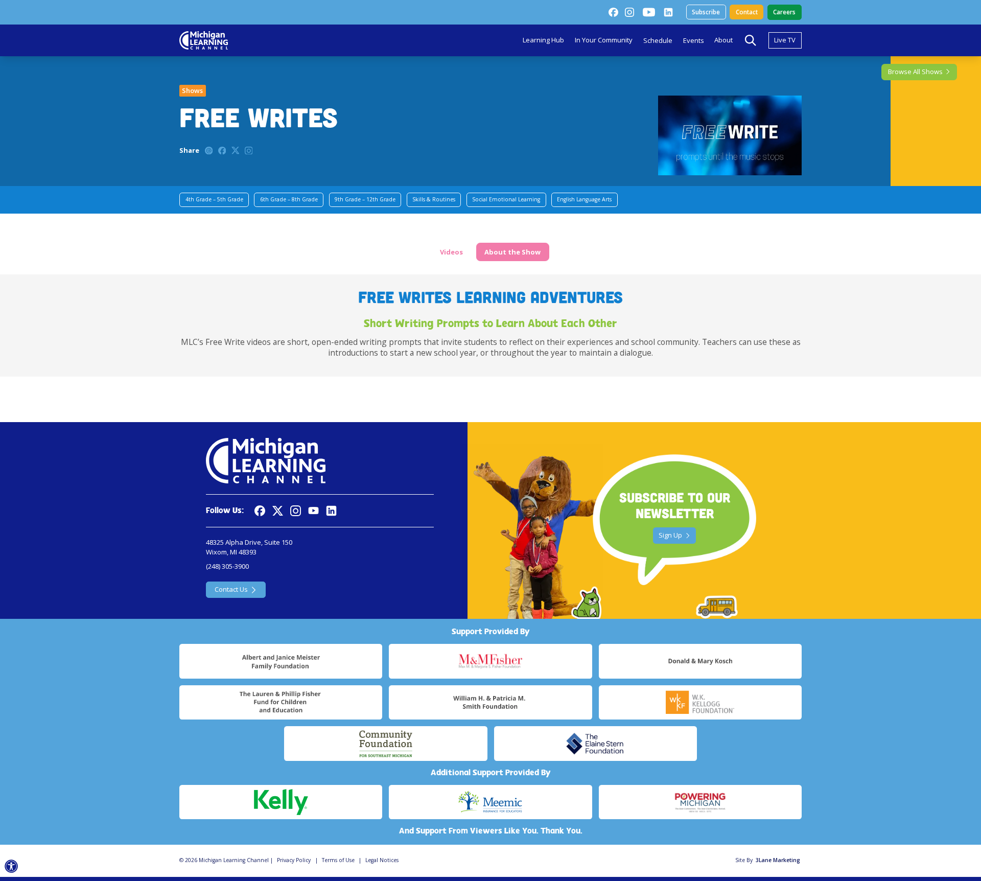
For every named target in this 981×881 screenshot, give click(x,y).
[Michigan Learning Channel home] (203, 40)
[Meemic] (490, 802)
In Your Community (604, 39)
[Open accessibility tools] (11, 866)
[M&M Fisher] (490, 661)
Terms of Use (338, 860)
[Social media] (313, 510)
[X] (277, 510)
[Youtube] (649, 12)
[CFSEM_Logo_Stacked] (385, 743)
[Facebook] (613, 12)
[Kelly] (280, 802)
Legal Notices (382, 860)
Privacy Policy (294, 860)
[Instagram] (629, 12)
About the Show (512, 252)
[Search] (750, 40)
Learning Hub (543, 39)
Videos (451, 252)
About (723, 39)
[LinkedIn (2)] (668, 12)
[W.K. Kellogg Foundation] (700, 702)
